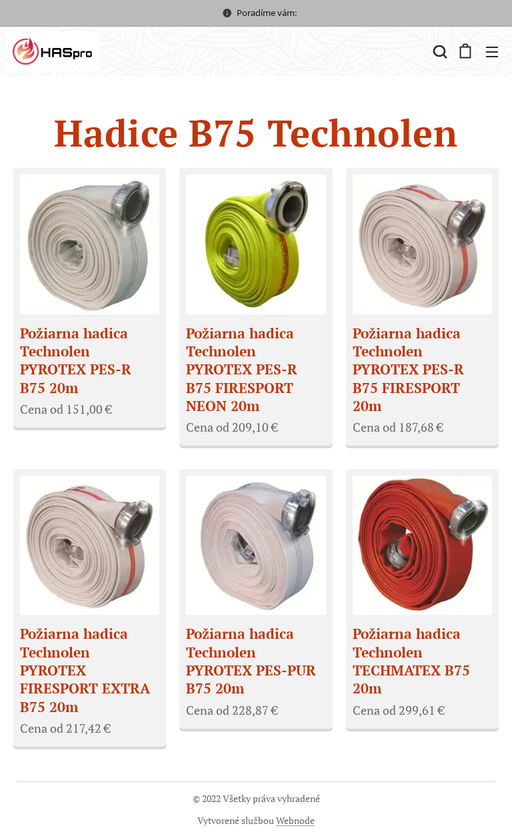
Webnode (295, 820)
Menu (492, 51)
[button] (438, 51)
